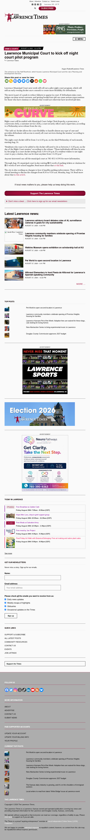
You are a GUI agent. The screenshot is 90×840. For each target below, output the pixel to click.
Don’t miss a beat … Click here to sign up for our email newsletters (37, 201)
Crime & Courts (11, 49)
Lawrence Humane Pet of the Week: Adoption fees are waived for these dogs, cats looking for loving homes (55, 322)
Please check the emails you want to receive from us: (29, 596)
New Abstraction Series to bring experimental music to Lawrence (50, 327)
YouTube (40, 4)
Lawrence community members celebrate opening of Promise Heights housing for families (55, 234)
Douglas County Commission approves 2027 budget (46, 334)
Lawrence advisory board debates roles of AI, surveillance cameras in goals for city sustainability (53, 221)
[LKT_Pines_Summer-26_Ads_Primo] (64, 29)
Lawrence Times (13, 61)
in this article (19, 175)
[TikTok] (24, 690)
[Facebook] (15, 81)
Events (8, 649)
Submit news (55, 1)
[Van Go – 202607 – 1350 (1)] (45, 112)
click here (8, 817)
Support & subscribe (15, 634)
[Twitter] (28, 81)
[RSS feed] (37, 690)
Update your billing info (17, 737)
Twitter (35, 4)
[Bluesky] (19, 81)
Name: (7, 573)
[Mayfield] (45, 463)
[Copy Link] (11, 81)
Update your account (15, 733)
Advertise (38, 1)
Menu (80, 38)
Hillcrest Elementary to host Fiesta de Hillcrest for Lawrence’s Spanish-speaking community (55, 273)
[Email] (7, 81)
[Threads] (20, 690)
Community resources (16, 642)
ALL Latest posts (13, 638)
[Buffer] (32, 81)
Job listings (11, 653)
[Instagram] (15, 690)
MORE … (80, 284)
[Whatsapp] (40, 81)
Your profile (11, 740)
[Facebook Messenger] (23, 81)
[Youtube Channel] (33, 690)
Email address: (11, 583)
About (31, 1)
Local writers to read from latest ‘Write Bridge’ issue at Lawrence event (53, 791)
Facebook (32, 4)
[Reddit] (36, 81)
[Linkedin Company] (28, 690)
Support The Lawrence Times (45, 193)
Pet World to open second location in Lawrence (48, 260)
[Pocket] (45, 81)
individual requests (32, 828)
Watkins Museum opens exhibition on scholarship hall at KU (54, 247)
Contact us (46, 1)
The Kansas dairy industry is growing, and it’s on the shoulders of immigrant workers (55, 786)
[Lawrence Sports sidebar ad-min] (45, 371)
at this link (58, 166)
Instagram (38, 4)
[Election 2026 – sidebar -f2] (40, 414)
